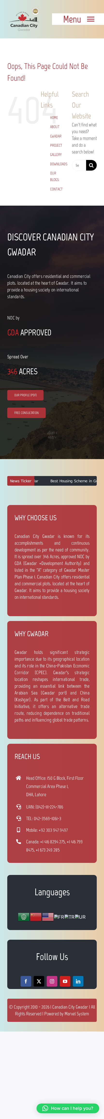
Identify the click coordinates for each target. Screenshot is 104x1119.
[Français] (59, 916)
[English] (48, 916)
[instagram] (52, 981)
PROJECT (56, 145)
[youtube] (65, 981)
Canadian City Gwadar (70, 1007)
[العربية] (24, 916)
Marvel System (77, 1014)
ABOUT (54, 126)
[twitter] (39, 981)
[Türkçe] (70, 916)
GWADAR (55, 136)
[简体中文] (36, 916)
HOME (54, 117)
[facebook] (26, 981)
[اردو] (80, 916)
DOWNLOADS (58, 164)
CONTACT (56, 189)
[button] (68, 1108)
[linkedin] (78, 981)
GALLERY (56, 154)
